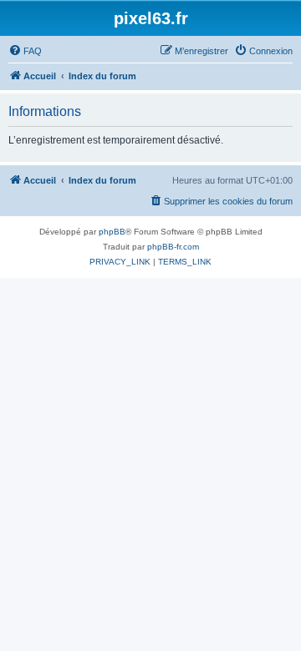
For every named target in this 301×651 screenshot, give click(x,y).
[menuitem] (25, 51)
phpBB (112, 231)
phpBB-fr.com (173, 246)
